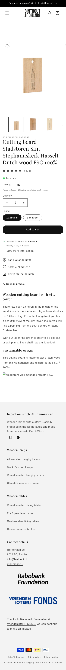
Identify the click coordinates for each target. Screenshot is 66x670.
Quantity (7, 195)
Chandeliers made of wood (23, 483)
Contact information (53, 662)
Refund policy (34, 657)
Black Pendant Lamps (20, 467)
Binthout (20, 657)
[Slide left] (4, 125)
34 (28, 170)
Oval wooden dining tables (23, 521)
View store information (20, 250)
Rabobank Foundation (33, 619)
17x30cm (12, 217)
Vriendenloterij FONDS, (21, 623)
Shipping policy (33, 662)
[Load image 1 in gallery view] (16, 124)
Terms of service (14, 662)
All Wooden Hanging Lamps (23, 459)
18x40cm (32, 217)
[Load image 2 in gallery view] (32, 124)
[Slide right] (62, 125)
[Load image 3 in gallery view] (49, 124)
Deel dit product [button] (16, 283)
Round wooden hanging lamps (25, 475)
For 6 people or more (20, 513)
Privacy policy (51, 657)
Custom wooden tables (21, 529)
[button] (7, 13)
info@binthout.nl (17, 559)
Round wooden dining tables (24, 505)
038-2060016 (15, 563)
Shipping (22, 190)
